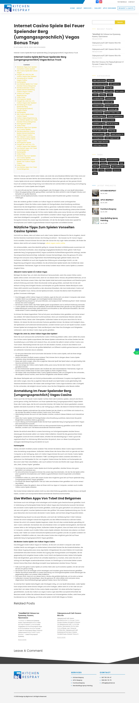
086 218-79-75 (106, 680)
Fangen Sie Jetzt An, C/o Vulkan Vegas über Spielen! (26, 102)
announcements (113, 160)
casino (110, 95)
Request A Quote (126, 8)
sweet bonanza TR (117, 134)
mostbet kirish (98, 113)
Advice (95, 95)
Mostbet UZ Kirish (108, 120)
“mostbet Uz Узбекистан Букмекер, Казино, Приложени (28, 615)
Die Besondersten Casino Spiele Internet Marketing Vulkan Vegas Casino (26, 90)
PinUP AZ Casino (98, 134)
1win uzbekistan (115, 84)
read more (22, 640)
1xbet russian (119, 91)
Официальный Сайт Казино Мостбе (69, 614)
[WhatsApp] (137, 353)
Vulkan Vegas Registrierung (27, 118)
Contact (131, 2)
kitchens (19, 47)
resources (116, 170)
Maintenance (97, 102)
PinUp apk (112, 131)
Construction (110, 98)
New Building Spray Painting (109, 219)
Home (72, 8)
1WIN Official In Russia (100, 84)
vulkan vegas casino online (55, 243)
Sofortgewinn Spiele (24, 99)
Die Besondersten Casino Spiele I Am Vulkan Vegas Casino (26, 161)
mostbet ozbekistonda (115, 116)
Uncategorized (39, 47)
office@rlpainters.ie (108, 683)
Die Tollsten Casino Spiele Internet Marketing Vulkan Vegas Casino (26, 139)
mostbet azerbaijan (99, 109)
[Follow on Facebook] (97, 1)
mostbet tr (96, 120)
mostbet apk (108, 102)
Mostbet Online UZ (99, 116)
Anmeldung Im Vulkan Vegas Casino (25, 79)
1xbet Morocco (98, 91)
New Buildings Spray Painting (82, 685)
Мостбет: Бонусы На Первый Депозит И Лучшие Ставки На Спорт (108, 63)
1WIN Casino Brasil (99, 80)
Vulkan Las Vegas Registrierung (23, 94)
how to (95, 166)
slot (107, 134)
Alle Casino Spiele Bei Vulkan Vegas (27, 72)
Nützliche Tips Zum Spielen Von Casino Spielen (26, 157)
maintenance (105, 166)
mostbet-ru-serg (99, 123)
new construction (117, 166)
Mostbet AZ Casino (111, 106)
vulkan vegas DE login (112, 138)
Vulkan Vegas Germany (100, 141)
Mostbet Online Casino (112, 113)
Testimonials (122, 2)
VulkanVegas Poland (99, 145)
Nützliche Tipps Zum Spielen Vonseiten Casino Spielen (27, 68)
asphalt (95, 163)
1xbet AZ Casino (98, 88)
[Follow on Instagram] (100, 1)
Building (102, 95)
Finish (121, 163)
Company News (98, 98)
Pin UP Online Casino (99, 131)
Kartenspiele (21, 82)
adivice (95, 160)
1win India (110, 80)
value (95, 173)
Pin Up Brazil (97, 127)
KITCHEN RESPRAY (108, 190)
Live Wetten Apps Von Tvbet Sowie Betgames (27, 149)
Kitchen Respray (78, 677)
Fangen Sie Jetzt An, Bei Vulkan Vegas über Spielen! (26, 75)
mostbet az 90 (98, 106)
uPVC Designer (109, 8)
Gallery (97, 8)
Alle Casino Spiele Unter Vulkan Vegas (25, 115)
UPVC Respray (77, 680)
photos (108, 170)
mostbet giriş (113, 109)
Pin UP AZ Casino (112, 123)
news (95, 170)
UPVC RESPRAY (107, 200)
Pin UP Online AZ (109, 127)
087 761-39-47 (106, 677)
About (79, 8)
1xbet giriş (109, 88)
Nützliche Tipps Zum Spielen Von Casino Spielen (27, 128)
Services (87, 8)
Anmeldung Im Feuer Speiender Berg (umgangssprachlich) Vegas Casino (25, 107)
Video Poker (21, 97)
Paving (101, 170)
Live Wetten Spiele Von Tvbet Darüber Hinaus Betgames (27, 85)
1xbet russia (109, 91)
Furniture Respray (108, 209)
